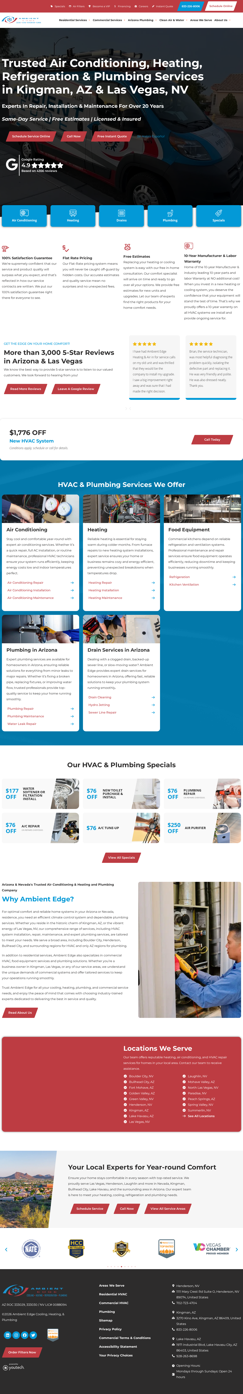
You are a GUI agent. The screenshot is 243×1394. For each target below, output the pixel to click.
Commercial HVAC (114, 1303)
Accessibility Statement (118, 1346)
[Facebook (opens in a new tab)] (24, 1335)
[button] (190, 6)
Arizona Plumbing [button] (140, 20)
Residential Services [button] (73, 20)
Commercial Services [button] (107, 20)
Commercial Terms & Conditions (125, 1338)
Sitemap (105, 1320)
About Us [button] (220, 20)
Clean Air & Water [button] (171, 20)
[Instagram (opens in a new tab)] (16, 1335)
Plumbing (107, 1312)
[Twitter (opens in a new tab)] (33, 1335)
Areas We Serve (111, 1285)
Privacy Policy (110, 1329)
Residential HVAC (113, 1294)
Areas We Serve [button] (201, 20)
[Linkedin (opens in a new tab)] (7, 1335)
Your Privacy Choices (116, 1355)
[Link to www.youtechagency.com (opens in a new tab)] (18, 1366)
